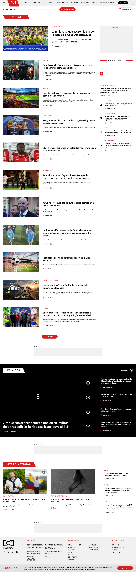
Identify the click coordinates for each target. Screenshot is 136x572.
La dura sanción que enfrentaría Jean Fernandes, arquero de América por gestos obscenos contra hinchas (67, 233)
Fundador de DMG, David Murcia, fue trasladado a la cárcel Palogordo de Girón (118, 131)
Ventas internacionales (53, 551)
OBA (46, 556)
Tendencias (85, 3)
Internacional (36, 3)
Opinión (94, 3)
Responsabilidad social (35, 545)
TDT (80, 545)
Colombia (24, 3)
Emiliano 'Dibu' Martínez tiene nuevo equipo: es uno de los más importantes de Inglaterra (118, 145)
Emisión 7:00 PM (126, 9)
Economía (74, 3)
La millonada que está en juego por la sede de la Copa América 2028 (73, 33)
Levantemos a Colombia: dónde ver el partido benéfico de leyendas (65, 286)
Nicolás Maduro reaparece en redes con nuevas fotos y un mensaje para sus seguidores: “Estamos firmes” (117, 118)
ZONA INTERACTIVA (118, 547)
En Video (13, 370)
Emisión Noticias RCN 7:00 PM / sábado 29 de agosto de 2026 (116, 395)
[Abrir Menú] (4, 2)
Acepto (125, 568)
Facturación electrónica (54, 545)
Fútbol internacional (59, 496)
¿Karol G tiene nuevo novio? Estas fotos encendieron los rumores (116, 474)
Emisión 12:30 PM (69, 9)
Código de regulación (34, 551)
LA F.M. (70, 552)
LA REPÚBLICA (93, 545)
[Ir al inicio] (13, 3)
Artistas (108, 100)
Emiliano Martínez (111, 140)
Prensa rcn (30, 556)
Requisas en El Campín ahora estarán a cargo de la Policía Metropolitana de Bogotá (68, 66)
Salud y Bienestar (62, 3)
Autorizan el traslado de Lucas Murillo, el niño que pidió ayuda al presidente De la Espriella (115, 424)
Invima (106, 485)
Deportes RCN (48, 3)
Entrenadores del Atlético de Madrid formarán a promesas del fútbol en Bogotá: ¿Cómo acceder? (67, 314)
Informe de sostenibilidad (50, 548)
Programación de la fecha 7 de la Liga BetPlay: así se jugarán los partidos (69, 121)
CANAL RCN (123, 3)
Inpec (106, 128)
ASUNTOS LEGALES (94, 547)
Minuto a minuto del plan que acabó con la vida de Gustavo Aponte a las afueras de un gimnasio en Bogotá (116, 381)
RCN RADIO (71, 550)
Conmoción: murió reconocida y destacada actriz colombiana (118, 104)
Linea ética (49, 553)
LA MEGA (71, 559)
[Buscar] (132, 3)
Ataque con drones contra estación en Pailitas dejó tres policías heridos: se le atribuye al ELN (36, 424)
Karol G (106, 470)
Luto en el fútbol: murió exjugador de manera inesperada (70, 500)
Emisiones (9, 9)
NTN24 (70, 545)
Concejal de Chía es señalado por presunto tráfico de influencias (116, 410)
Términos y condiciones (66, 567)
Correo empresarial (34, 553)
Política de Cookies (88, 569)
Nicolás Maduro (110, 113)
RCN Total (71, 547)
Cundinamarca (8, 496)
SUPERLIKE (115, 550)
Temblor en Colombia (107, 85)
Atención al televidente (35, 547)
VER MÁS (50, 337)
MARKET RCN (116, 552)
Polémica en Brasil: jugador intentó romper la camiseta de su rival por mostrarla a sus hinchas (66, 176)
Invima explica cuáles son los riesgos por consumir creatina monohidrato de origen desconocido (118, 490)
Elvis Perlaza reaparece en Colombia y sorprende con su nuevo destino (69, 149)
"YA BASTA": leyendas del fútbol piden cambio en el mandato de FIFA (68, 204)
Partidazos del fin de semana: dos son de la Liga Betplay (66, 259)
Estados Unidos (109, 502)
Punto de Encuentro (107, 3)
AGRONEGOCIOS (94, 550)
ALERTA (70, 554)
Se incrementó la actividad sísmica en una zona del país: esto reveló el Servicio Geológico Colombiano (115, 90)
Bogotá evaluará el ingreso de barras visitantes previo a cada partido (66, 94)
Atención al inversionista (31, 559)
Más (124, 370)
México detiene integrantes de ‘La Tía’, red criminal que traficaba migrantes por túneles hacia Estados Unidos (118, 507)
